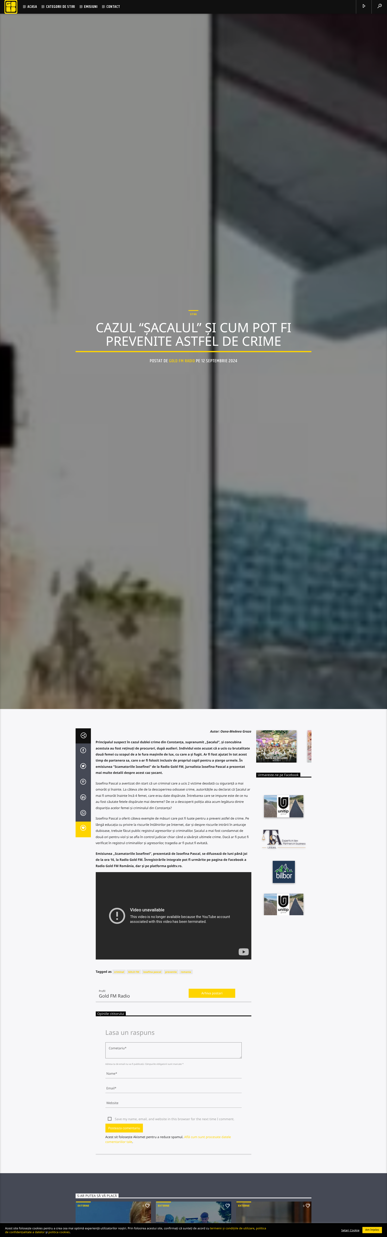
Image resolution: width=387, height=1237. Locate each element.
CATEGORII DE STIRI (60, 7)
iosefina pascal (152, 973)
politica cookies (59, 1232)
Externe (83, 1206)
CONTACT (113, 7)
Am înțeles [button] (372, 1230)
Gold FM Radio (182, 361)
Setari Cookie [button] (350, 1230)
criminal (119, 973)
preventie (171, 973)
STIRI (193, 314)
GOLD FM (133, 973)
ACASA (32, 7)
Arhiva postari (212, 994)
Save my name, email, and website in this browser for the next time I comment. (174, 1120)
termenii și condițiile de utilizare (232, 1228)
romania (186, 973)
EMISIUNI (90, 7)
